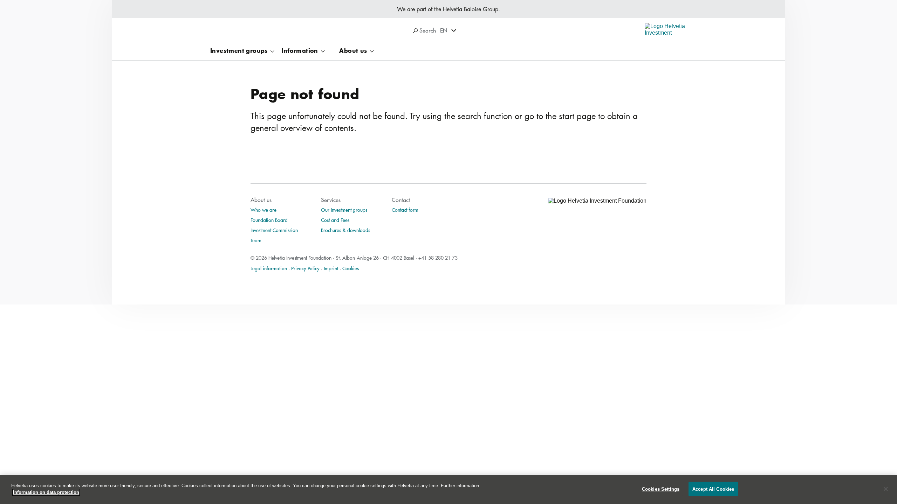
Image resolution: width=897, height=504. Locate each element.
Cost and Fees (335, 219)
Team (256, 240)
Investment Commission (274, 229)
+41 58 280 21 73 (438, 257)
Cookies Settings (660, 489)
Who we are (263, 209)
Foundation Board (269, 219)
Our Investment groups (344, 209)
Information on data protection (46, 492)
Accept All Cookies (713, 489)
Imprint (331, 268)
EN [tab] (443, 30)
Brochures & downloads (345, 229)
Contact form (405, 209)
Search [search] (427, 30)
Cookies (350, 268)
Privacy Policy (305, 268)
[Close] (885, 489)
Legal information (269, 268)
